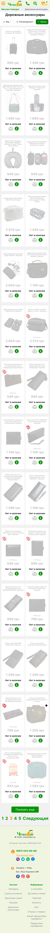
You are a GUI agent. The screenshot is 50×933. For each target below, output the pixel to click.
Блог (36, 907)
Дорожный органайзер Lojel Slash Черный (13, 310)
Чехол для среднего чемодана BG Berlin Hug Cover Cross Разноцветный (13, 755)
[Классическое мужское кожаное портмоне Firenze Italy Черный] (13, 436)
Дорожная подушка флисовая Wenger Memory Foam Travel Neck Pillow (13, 143)
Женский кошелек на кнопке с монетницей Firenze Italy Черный (37, 532)
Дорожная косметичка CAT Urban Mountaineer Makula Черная (37, 254)
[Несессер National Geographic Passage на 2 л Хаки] (37, 714)
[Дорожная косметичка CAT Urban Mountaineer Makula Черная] (37, 269)
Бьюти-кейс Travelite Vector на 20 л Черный (37, 310)
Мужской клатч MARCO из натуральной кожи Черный (37, 421)
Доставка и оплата (37, 893)
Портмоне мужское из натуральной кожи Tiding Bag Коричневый (13, 365)
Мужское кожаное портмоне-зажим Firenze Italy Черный (13, 532)
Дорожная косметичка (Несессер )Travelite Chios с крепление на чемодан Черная (37, 32)
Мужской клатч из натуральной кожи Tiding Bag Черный (37, 365)
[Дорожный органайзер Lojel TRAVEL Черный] (13, 269)
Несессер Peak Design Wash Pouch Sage (13, 199)
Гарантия (36, 898)
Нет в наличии (13, 68)
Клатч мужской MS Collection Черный (13, 644)
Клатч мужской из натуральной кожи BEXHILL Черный (37, 477)
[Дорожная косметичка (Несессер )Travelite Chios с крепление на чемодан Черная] (37, 46)
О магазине (36, 889)
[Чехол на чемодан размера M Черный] (13, 46)
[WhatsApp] (28, 859)
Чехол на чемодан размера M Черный (13, 32)
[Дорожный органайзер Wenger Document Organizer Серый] (37, 157)
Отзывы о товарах (36, 911)
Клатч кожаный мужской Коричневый (37, 644)
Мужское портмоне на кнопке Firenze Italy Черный (37, 588)
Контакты (36, 902)
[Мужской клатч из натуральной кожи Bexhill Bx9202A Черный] (13, 602)
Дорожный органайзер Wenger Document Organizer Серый (37, 143)
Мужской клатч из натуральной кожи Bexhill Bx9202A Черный (13, 588)
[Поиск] (35, 3)
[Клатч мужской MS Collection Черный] (13, 658)
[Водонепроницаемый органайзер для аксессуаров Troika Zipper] (37, 213)
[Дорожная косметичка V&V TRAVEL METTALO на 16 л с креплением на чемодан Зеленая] (13, 102)
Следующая (35, 818)
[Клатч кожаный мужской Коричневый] (37, 658)
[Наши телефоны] (27, 3)
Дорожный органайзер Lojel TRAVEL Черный (13, 254)
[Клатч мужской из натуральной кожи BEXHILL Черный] (37, 491)
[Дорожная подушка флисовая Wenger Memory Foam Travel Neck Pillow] (13, 157)
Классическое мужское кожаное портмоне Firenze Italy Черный (13, 421)
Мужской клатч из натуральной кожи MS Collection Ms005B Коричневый (13, 477)
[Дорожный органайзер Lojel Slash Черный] (13, 324)
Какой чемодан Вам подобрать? (36, 917)
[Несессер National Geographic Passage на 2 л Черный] (46, 705)
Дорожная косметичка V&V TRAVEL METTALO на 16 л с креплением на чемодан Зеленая (13, 87)
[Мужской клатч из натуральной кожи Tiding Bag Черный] (37, 380)
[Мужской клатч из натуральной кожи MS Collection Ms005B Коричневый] (13, 491)
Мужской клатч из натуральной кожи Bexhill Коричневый (13, 699)
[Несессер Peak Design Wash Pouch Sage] (13, 213)
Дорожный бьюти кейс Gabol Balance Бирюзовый (37, 755)
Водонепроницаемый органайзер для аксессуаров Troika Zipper (37, 199)
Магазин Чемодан (10, 9)
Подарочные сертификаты (36, 924)
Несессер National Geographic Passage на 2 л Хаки (37, 699)
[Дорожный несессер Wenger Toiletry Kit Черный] (37, 102)
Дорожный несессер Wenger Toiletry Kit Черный (37, 87)
